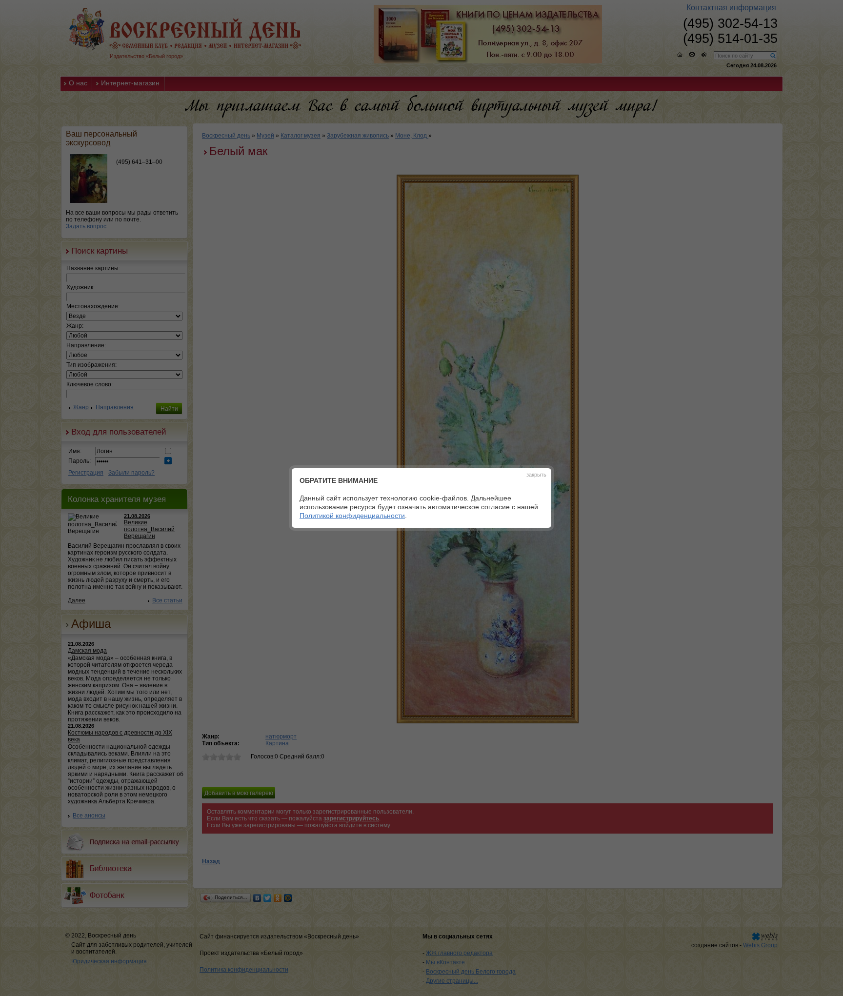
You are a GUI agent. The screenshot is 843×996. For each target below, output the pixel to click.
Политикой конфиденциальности (352, 515)
